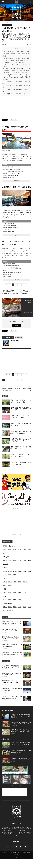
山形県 (29, 549)
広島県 (5, 592)
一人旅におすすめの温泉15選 (24, 389)
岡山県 (10, 592)
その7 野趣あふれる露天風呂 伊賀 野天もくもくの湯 (16, 68)
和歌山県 (25, 582)
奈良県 (5, 585)
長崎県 (14, 607)
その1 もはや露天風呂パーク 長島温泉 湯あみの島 (15, 51)
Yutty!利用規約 (5, 852)
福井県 (29, 571)
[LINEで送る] (13, 120)
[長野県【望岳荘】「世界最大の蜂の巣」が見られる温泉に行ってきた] (6, 433)
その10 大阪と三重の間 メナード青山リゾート (14, 75)
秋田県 (24, 549)
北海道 (5, 549)
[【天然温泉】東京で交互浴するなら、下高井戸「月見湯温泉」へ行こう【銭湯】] (6, 410)
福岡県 (5, 607)
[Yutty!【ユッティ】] (16, 12)
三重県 (10, 25)
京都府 (10, 582)
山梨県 (5, 571)
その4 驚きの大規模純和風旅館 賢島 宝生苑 (14, 60)
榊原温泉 (19, 380)
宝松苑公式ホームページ (6, 150)
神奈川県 (5, 564)
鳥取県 (14, 592)
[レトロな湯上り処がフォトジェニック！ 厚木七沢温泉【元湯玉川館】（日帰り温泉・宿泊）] (6, 456)
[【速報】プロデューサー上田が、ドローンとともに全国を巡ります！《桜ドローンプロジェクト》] (6, 417)
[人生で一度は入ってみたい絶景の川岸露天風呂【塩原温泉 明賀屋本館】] (27, 698)
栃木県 (10, 560)
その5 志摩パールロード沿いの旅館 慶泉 (13, 62)
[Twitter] (20, 846)
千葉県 (24, 560)
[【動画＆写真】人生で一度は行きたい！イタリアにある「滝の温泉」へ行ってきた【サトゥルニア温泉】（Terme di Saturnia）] (27, 639)
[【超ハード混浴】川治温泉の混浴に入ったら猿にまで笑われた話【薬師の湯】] (6, 402)
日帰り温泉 (8, 380)
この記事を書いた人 (8, 337)
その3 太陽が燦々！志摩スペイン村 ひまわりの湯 (15, 58)
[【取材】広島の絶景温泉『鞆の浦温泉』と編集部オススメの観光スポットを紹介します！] (27, 623)
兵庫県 (10, 585)
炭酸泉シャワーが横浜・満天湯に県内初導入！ (9, 389)
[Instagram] (12, 846)
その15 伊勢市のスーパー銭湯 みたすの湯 (13, 94)
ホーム (3, 22)
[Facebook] (7, 846)
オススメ (14, 380)
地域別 (7, 22)
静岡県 (10, 571)
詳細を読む (16, 180)
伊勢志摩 (24, 380)
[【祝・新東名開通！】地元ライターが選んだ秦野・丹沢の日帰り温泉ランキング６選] (27, 654)
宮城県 (19, 549)
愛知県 (14, 575)
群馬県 (14, 560)
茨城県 (5, 560)
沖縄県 (11, 610)
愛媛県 (10, 600)
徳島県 (19, 600)
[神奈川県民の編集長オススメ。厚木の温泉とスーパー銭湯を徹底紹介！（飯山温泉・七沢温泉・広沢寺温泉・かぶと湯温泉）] (6, 441)
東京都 (29, 560)
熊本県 (29, 607)
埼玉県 (19, 560)
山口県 (24, 592)
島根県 (19, 592)
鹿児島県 (5, 610)
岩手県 (14, 549)
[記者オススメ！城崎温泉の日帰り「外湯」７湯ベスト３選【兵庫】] (6, 464)
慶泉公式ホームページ (6, 206)
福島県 (5, 553)
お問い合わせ (16, 854)
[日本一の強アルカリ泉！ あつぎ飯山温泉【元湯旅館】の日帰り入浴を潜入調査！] (6, 449)
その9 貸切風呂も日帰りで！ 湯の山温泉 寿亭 (14, 72)
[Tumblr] (16, 846)
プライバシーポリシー (15, 852)
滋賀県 (14, 582)
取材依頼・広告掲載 (25, 852)
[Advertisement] (14, 107)
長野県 (19, 571)
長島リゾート (5, 382)
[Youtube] (25, 846)
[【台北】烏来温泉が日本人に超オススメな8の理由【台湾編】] (27, 647)
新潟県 (14, 571)
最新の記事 (19, 337)
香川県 (5, 600)
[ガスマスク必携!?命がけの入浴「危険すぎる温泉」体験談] (27, 690)
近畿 (6, 25)
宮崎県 (24, 607)
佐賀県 (10, 607)
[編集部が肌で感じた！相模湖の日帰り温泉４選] (6, 425)
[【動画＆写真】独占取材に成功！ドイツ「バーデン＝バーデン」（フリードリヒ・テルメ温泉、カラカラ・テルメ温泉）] (27, 631)
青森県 (10, 549)
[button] (31, 2)
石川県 (5, 575)
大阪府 (5, 582)
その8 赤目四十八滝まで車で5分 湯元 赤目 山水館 (15, 70)
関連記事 (5, 396)
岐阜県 (10, 575)
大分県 (19, 607)
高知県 (14, 600)
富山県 (24, 571)
